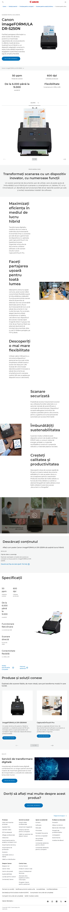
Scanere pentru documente (11, 14)
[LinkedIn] (56, 901)
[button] (64, 159)
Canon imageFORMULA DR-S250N (12, 68)
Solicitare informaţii (11, 58)
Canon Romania (7, 901)
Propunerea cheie (35, 169)
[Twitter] (61, 901)
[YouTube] (65, 901)
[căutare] (2, 2)
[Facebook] (48, 901)
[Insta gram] (52, 901)
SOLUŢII (4, 754)
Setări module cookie (31, 896)
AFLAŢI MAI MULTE (9, 737)
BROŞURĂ (4, 551)
